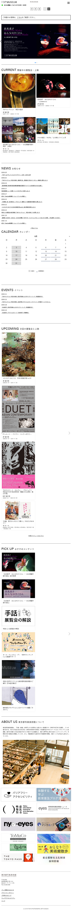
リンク (3, 901)
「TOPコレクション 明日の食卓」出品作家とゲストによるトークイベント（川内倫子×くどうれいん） (26, 301)
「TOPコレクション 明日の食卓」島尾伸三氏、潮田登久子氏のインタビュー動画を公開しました (24, 180)
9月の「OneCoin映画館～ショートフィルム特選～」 (13, 196)
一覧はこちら (34, 228)
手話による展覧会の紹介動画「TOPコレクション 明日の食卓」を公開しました (20, 212)
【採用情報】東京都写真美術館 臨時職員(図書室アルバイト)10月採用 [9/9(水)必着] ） (22, 185)
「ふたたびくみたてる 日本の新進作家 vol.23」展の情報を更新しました (18, 207)
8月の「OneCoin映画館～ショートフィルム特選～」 (13, 223)
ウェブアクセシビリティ (8, 898)
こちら (19, 17)
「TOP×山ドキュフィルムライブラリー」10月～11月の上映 (16, 174)
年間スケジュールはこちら (36, 535)
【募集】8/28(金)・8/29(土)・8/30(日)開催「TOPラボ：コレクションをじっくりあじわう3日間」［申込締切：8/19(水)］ (31, 217)
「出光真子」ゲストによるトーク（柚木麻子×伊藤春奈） (15, 312)
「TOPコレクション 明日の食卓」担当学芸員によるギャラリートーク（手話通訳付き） (22, 296)
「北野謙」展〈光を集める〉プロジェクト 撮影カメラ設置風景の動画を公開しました (21, 201)
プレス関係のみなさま (7, 890)
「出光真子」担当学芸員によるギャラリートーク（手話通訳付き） (17, 307)
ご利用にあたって (6, 895)
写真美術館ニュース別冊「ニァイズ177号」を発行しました (15, 191)
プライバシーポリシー (7, 893)
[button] (35, 62)
